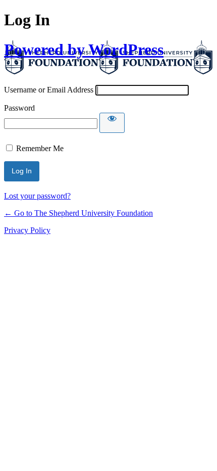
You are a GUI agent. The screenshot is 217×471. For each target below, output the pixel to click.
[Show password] (112, 123)
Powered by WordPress (84, 49)
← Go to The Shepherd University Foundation (78, 213)
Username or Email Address (48, 89)
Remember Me (40, 148)
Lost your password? (37, 196)
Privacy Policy (27, 230)
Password (19, 108)
